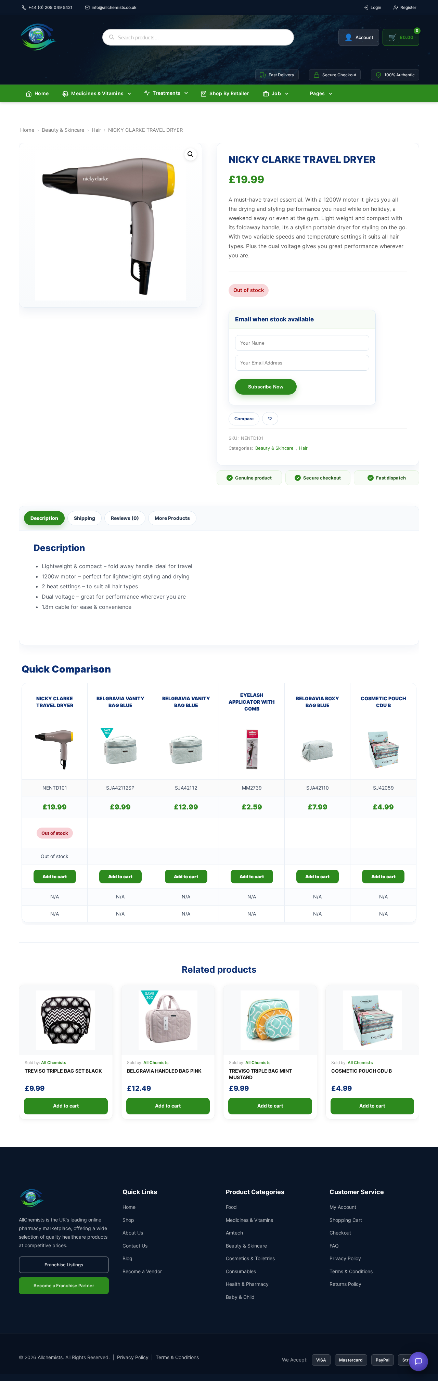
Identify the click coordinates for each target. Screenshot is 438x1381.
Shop (128, 1220)
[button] (190, 154)
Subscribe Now (265, 386)
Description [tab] (44, 518)
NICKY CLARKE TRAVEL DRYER (54, 701)
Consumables (241, 1271)
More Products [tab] (172, 518)
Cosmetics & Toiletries (250, 1258)
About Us (133, 1233)
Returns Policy (345, 1284)
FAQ (334, 1246)
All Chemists (53, 1062)
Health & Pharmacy (247, 1284)
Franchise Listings (63, 1264)
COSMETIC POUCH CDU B (383, 701)
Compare (244, 418)
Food (231, 1207)
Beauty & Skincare (63, 130)
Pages (317, 93)
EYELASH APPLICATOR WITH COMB (252, 702)
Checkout (340, 1233)
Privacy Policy (345, 1258)
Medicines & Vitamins (97, 93)
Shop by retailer (229, 93)
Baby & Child (240, 1297)
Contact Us (135, 1246)
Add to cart (54, 876)
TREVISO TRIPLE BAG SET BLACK (63, 1071)
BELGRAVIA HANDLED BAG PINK (164, 1071)
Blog (127, 1258)
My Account (343, 1207)
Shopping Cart (346, 1220)
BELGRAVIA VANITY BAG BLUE (120, 701)
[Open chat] (418, 1361)
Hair (96, 130)
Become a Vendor (142, 1271)
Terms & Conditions (351, 1271)
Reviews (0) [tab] (125, 518)
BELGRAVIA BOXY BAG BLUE (317, 701)
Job (276, 93)
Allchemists (50, 1357)
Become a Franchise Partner (64, 1285)
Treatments (166, 93)
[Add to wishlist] (270, 418)
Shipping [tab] (84, 518)
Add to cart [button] (120, 876)
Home (42, 93)
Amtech (234, 1233)
